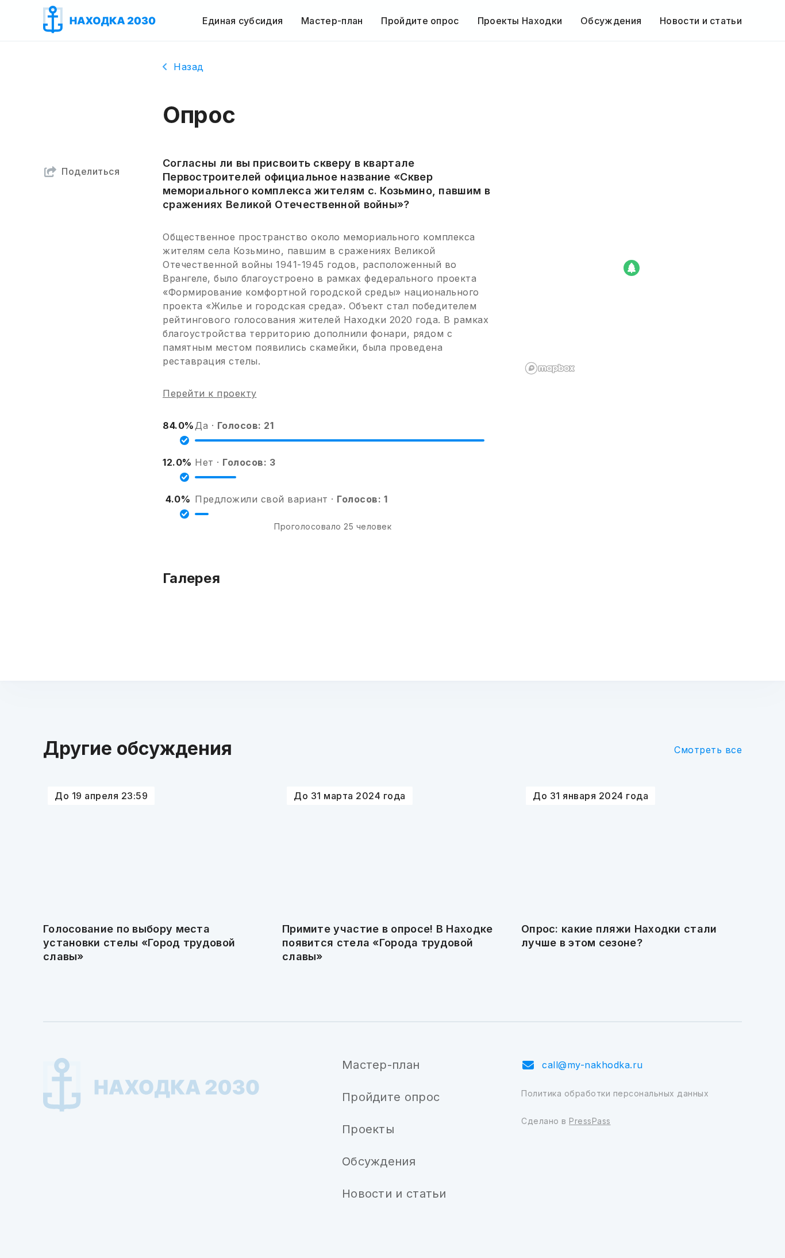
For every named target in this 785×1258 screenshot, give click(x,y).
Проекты (368, 1129)
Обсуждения (610, 20)
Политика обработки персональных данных (615, 1093)
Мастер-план (332, 20)
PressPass (590, 1121)
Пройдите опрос (420, 20)
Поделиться (90, 171)
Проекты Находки (520, 20)
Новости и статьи (701, 20)
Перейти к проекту (210, 393)
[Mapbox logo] (550, 368)
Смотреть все (708, 749)
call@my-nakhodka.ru (592, 1065)
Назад (189, 66)
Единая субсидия (242, 20)
